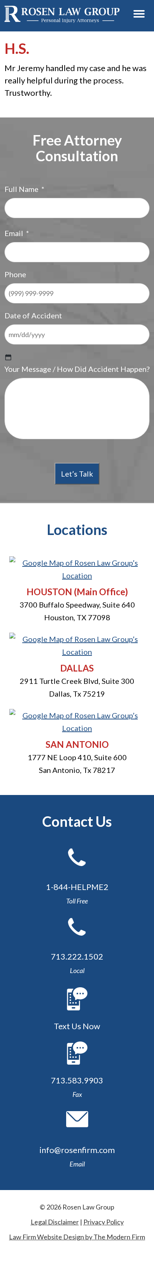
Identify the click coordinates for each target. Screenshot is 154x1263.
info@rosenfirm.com (77, 1150)
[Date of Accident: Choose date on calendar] (8, 357)
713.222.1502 (77, 956)
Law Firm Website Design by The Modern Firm (77, 1237)
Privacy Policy (103, 1222)
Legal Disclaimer (55, 1222)
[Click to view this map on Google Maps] (77, 575)
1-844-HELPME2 (77, 887)
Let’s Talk (77, 473)
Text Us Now (77, 1026)
